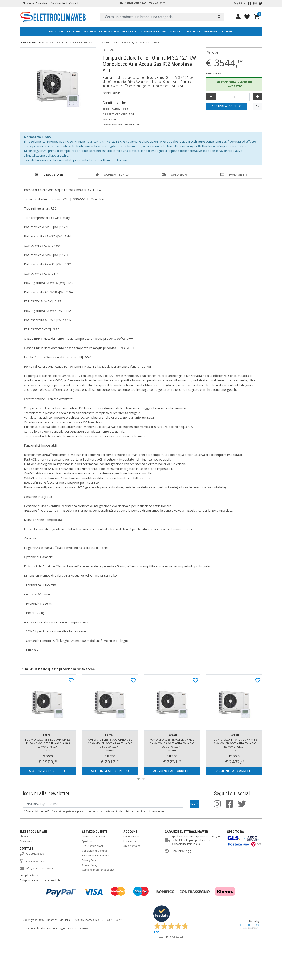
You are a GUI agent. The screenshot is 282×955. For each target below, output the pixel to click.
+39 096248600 (35, 853)
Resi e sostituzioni (92, 846)
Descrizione (53, 174)
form (35, 875)
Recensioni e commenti (95, 855)
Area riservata (131, 846)
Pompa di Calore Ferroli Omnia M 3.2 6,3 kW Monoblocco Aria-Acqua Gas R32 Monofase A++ (110, 743)
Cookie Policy (90, 865)
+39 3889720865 (35, 861)
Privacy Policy (90, 860)
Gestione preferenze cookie (98, 870)
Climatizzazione (83, 31)
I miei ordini (130, 841)
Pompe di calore (39, 42)
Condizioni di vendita (94, 851)
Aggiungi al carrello (226, 106)
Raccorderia (170, 31)
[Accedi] (238, 16)
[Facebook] (249, 3)
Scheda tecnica (116, 174)
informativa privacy (62, 811)
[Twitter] (260, 3)
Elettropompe (107, 31)
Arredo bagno (211, 31)
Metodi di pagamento (94, 836)
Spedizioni (179, 174)
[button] (138, 779)
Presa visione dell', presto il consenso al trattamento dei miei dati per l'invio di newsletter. (95, 811)
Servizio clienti (59, 3)
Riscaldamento (58, 31)
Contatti (73, 3)
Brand (229, 31)
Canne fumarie (148, 31)
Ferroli (108, 50)
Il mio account (131, 836)
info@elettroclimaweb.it (40, 868)
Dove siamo (42, 3)
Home (23, 42)
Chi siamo (28, 3)
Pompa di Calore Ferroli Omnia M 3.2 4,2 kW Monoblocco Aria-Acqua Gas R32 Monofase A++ (47, 743)
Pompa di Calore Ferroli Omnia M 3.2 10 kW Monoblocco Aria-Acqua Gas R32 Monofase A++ (234, 743)
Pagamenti (238, 174)
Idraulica (127, 31)
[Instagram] (255, 3)
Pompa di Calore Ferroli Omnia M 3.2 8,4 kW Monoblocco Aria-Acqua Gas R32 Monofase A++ (172, 743)
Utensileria (191, 31)
